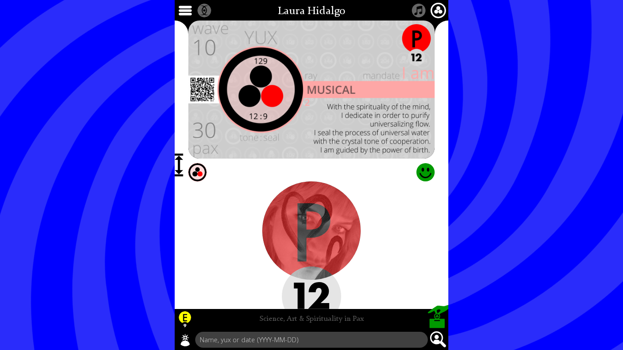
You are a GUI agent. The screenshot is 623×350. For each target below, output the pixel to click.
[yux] (185, 340)
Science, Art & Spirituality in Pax (312, 319)
